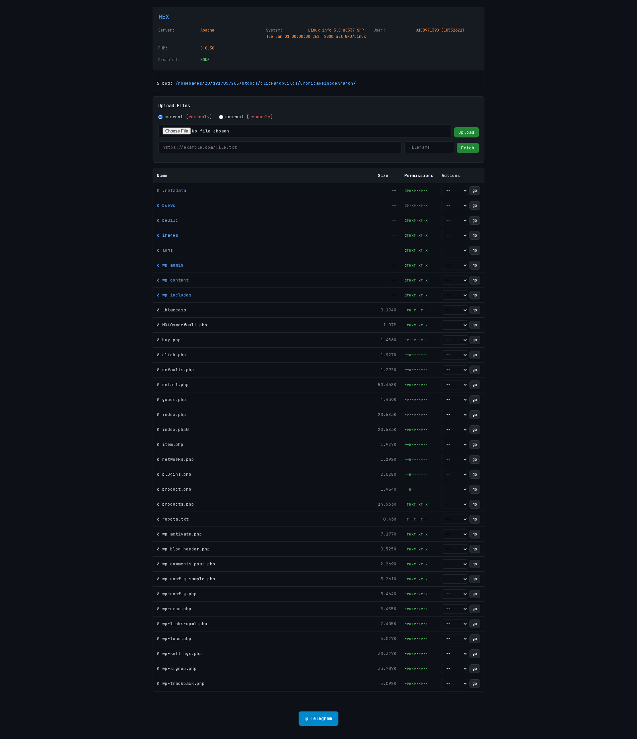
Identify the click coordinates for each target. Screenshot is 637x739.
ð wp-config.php (177, 594)
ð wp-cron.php (174, 609)
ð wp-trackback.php (181, 683)
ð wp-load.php (174, 638)
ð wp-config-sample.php (186, 579)
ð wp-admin (170, 265)
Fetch (467, 148)
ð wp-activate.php (179, 534)
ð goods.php (171, 399)
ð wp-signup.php (177, 668)
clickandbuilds (279, 83)
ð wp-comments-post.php (186, 564)
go (474, 190)
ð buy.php (169, 340)
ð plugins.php (174, 474)
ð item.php (170, 444)
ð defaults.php (175, 369)
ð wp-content (173, 280)
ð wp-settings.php (179, 653)
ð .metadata (171, 190)
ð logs (165, 250)
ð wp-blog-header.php (183, 549)
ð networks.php (175, 459)
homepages (190, 83)
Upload (466, 132)
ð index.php (171, 414)
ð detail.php (173, 384)
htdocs (250, 83)
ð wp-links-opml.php (182, 623)
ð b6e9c (166, 205)
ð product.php (174, 489)
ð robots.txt (173, 519)
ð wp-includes (174, 295)
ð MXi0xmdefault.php (182, 325)
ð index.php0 (173, 429)
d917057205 (226, 83)
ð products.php (175, 504)
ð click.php (171, 355)
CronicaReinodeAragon (326, 83)
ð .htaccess (171, 310)
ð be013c (167, 220)
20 (207, 83)
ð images (167, 235)
